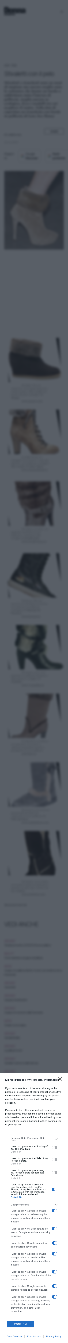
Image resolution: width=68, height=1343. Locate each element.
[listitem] (34, 1139)
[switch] (54, 1147)
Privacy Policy (53, 1336)
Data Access (34, 1336)
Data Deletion (14, 1336)
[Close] (61, 1080)
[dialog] (34, 1208)
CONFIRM (20, 1324)
